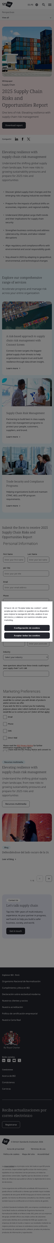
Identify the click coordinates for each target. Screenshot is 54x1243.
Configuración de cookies (27, 628)
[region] (27, 621)
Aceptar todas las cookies (27, 635)
